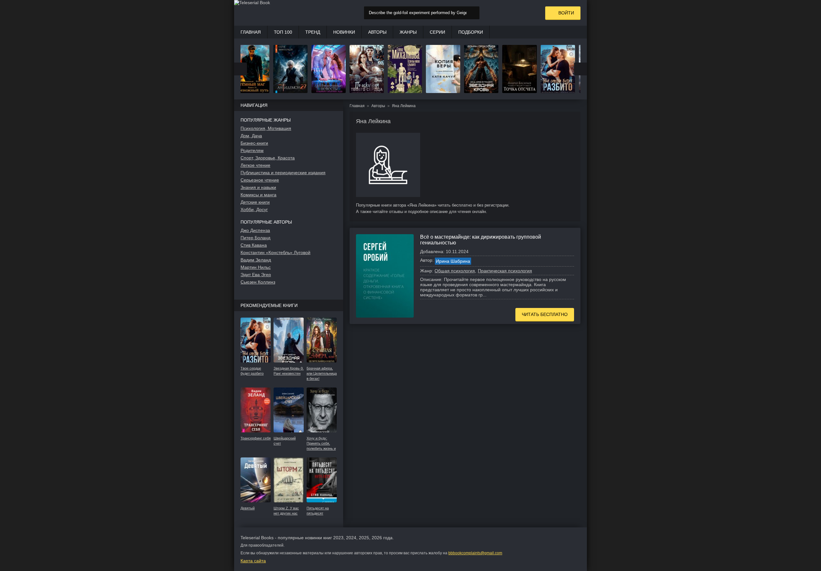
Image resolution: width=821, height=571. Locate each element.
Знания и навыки (258, 187)
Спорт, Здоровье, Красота (268, 157)
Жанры (408, 32)
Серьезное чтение (260, 180)
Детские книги (255, 202)
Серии (437, 32)
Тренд (312, 32)
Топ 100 (283, 32)
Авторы (377, 32)
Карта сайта (253, 560)
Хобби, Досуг (254, 209)
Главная (251, 32)
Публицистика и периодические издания (283, 172)
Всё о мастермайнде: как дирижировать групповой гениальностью (480, 239)
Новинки (344, 32)
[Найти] (473, 12)
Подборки (470, 32)
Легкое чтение (255, 165)
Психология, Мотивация (266, 128)
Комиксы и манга (258, 194)
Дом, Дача (251, 135)
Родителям (252, 150)
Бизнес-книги (254, 143)
